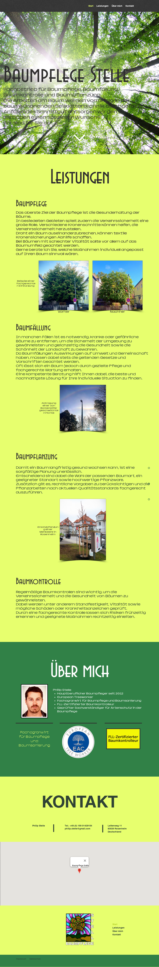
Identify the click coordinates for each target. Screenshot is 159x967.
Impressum (21, 959)
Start (114, 924)
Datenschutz (35, 959)
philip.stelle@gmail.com (77, 828)
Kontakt (116, 934)
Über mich (117, 931)
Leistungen (118, 927)
